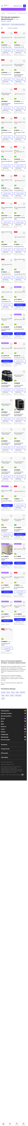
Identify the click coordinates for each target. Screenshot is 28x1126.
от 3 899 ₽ (4, 614)
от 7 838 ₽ (4, 499)
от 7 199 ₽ (17, 556)
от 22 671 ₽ (5, 356)
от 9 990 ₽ (17, 527)
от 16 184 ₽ (18, 327)
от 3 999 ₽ (4, 556)
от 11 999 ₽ (18, 614)
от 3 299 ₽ (4, 585)
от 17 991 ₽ (18, 299)
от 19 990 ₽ (5, 327)
